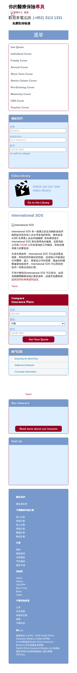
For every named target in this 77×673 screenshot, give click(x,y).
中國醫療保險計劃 (25, 510)
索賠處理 (20, 553)
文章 (18, 607)
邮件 (12, 145)
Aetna (19, 578)
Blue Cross (21, 588)
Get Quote (17, 47)
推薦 (18, 619)
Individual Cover (21, 53)
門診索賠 (20, 561)
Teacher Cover (20, 107)
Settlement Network (24, 365)
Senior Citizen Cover (24, 80)
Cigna (19, 595)
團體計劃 (20, 532)
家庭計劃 (20, 521)
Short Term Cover (22, 73)
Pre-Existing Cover (22, 87)
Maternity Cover (21, 94)
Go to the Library (38, 202)
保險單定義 (21, 615)
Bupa (18, 591)
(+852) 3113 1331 (47, 18)
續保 (18, 549)
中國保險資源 (23, 600)
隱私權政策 (21, 504)
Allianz (19, 581)
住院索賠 (20, 557)
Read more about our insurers (38, 428)
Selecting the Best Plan (26, 358)
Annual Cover (19, 67)
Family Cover (19, 60)
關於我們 (20, 497)
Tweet (15, 286)
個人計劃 (20, 517)
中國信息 (20, 623)
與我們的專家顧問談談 (26, 279)
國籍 (12, 319)
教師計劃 (20, 536)
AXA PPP (20, 584)
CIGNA (23, 245)
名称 (12, 126)
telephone (15, 136)
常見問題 (20, 611)
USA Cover (17, 100)
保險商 (19, 571)
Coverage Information (25, 371)
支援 (18, 542)
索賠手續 (20, 565)
